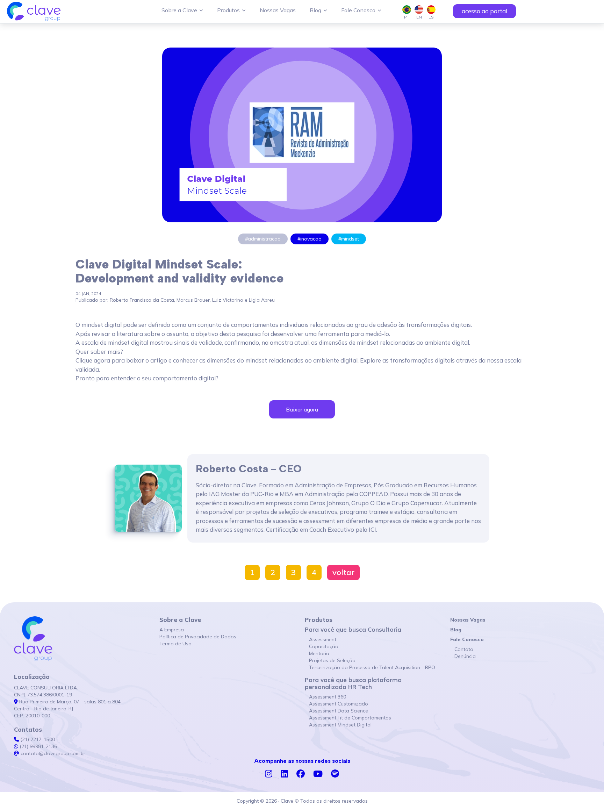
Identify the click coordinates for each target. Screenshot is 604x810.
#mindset (348, 239)
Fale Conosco (358, 10)
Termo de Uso (175, 643)
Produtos (228, 10)
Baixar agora (302, 409)
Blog (315, 10)
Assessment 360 (325, 697)
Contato (461, 649)
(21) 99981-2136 (37, 746)
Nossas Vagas (278, 10)
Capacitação (321, 646)
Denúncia (463, 656)
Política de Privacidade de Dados (197, 636)
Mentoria (317, 653)
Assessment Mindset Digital (338, 725)
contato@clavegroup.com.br (52, 753)
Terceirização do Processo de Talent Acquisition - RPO (370, 667)
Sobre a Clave (179, 10)
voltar (343, 572)
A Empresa (171, 629)
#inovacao (309, 239)
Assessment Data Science (336, 711)
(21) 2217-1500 (37, 739)
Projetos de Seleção (330, 660)
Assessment (320, 639)
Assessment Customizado (336, 704)
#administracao (263, 239)
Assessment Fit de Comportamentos (348, 718)
